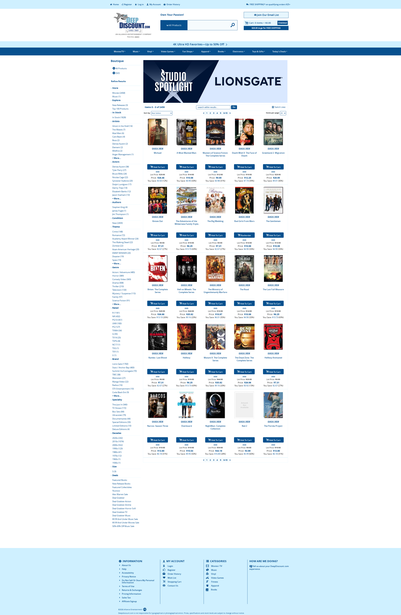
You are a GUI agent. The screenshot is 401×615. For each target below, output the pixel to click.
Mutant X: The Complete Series (215, 359)
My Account (155, 4)
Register (128, 4)
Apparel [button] (205, 51)
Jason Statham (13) (121, 194)
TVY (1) (115, 351)
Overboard (186, 425)
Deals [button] (279, 51)
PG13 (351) (117, 319)
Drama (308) (118, 282)
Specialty (117, 399)
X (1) (114, 355)
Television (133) (119, 289)
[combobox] (161, 113)
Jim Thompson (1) (120, 214)
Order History (173, 4)
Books (214, 589)
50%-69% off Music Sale (123, 526)
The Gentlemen (273, 221)
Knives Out (157, 221)
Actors (115, 161)
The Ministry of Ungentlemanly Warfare (215, 291)
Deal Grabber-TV (119, 512)
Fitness (214, 581)
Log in (140, 4)
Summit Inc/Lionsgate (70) (124, 371)
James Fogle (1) (119, 210)
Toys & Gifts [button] (257, 51)
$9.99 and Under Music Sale (125, 519)
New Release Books (121, 483)
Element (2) (117, 147)
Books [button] (221, 51)
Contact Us (173, 585)
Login (170, 566)
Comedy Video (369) (121, 279)
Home (115, 4)
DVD (118, 73)
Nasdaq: (133, 37)
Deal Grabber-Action (121, 501)
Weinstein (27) (118, 378)
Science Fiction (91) (121, 300)
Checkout (282, 22)
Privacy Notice (129, 576)
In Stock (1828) (119, 117)
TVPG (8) (116, 341)
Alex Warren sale (120, 494)
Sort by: (147, 113)
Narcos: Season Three (157, 425)
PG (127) (116, 326)
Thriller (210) (118, 286)
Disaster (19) (118, 256)
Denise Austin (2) (120, 143)
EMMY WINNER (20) (121, 253)
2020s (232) (117, 438)
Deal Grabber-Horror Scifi (124, 508)
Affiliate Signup (129, 601)
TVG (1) (115, 348)
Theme (116, 226)
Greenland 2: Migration (273, 152)
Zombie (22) (117, 245)
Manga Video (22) (120, 381)
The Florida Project (273, 425)
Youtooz (116, 490)
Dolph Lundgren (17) (121, 184)
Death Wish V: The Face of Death (244, 154)
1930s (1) (116, 462)
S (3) (114, 471)
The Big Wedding (215, 221)
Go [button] (234, 107)
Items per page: (273, 113)
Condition (117, 218)
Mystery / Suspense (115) (124, 293)
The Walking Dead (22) (122, 242)
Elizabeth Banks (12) (121, 191)
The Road (244, 289)
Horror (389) (118, 275)
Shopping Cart (174, 581)
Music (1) (116, 96)
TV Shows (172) (119, 408)
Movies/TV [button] (119, 51)
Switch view (280, 107)
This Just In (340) (119, 404)
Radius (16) (117, 385)
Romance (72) (118, 235)
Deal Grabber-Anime (121, 504)
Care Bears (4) (118, 136)
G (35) (115, 334)
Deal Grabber (118, 497)
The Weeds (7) (118, 129)
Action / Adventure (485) (123, 272)
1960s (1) (116, 459)
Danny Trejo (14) (119, 187)
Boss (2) (116, 140)
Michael (157, 152)
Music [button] (135, 51)
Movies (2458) (118, 92)
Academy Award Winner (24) (125, 238)
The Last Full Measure (273, 289)
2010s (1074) (118, 441)
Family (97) (117, 296)
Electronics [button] (238, 51)
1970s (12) (117, 455)
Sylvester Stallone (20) (122, 180)
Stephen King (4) (120, 207)
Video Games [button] (167, 51)
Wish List (172, 577)
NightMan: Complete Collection (215, 427)
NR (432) (116, 316)
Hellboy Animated (273, 357)
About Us (126, 565)
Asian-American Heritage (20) (125, 249)
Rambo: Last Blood (157, 357)
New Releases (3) (120, 105)
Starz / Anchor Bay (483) (123, 367)
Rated (115, 307)
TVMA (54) (117, 330)
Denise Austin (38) (120, 166)
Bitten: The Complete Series (158, 291)
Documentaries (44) (121, 418)
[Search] (232, 25)
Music (214, 570)
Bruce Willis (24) (119, 173)
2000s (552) (117, 445)
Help (124, 569)
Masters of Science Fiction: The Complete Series (215, 154)
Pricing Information (131, 594)
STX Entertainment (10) (123, 388)
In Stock (116, 112)
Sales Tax (126, 597)
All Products (175, 25)
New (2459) (117, 223)
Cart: (260, 22)
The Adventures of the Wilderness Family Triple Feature (186, 222)
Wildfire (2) (117, 150)
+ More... (116, 158)
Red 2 (244, 425)
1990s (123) (117, 448)
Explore (116, 100)
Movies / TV (216, 566)
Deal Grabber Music (121, 515)
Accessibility (128, 573)
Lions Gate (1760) (120, 364)
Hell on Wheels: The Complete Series (186, 291)
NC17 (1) (116, 344)
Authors (116, 202)
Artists (116, 121)
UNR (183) (117, 323)
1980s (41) (117, 452)
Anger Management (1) (123, 154)
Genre (115, 267)
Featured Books (119, 480)
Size (114, 466)
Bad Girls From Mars (244, 221)
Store (115, 87)
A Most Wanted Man (186, 152)
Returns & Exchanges (132, 590)
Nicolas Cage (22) (120, 177)
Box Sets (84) (118, 411)
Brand (115, 358)
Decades (116, 433)
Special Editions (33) (121, 422)
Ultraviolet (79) (119, 415)
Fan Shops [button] (187, 51)
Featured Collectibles (122, 487)
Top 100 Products (120, 108)
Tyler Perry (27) (119, 170)
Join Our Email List (268, 15)
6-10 (225, 113)
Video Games (217, 577)
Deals (115, 475)
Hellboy (186, 357)
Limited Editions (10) (121, 425)
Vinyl (213, 573)
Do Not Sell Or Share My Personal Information (138, 581)
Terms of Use (128, 586)
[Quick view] (157, 148)
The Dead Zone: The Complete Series (244, 359)
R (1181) (116, 312)
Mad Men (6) (118, 133)
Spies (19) (116, 260)
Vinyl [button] (149, 51)
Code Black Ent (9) (120, 392)
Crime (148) (117, 231)
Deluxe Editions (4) (121, 429)
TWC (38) (116, 374)
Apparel (215, 585)
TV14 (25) (116, 337)
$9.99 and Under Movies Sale (125, 522)
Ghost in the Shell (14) (122, 126)
